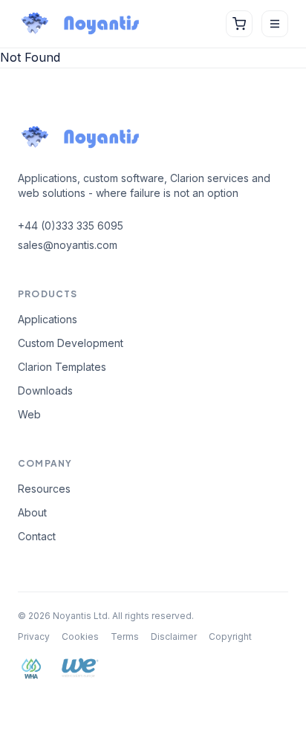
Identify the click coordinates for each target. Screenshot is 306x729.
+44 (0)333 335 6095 (70, 225)
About (32, 512)
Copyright (230, 636)
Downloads (45, 390)
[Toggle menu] (274, 23)
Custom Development (70, 343)
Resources (44, 488)
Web (29, 414)
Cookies (80, 636)
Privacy (34, 636)
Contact (37, 536)
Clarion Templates (62, 366)
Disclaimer (174, 636)
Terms (125, 636)
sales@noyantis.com (67, 245)
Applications (47, 319)
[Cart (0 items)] (239, 23)
